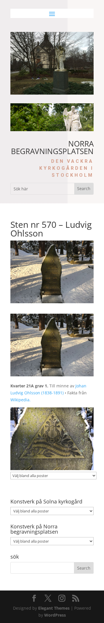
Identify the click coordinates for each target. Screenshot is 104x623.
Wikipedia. (20, 399)
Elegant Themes (54, 608)
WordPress (55, 615)
